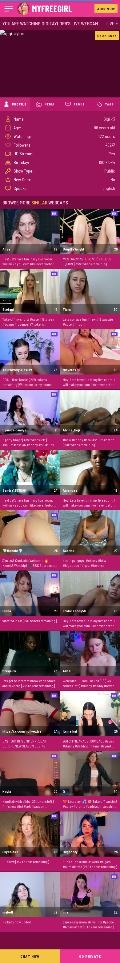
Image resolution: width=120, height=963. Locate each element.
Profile (19, 104)
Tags (109, 104)
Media (49, 104)
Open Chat (106, 35)
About (79, 104)
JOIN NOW (106, 8)
